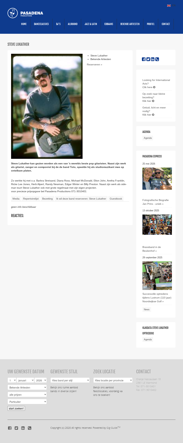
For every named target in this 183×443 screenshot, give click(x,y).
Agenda (148, 138)
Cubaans (108, 24)
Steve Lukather (18, 44)
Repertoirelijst (31, 198)
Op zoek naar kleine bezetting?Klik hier (153, 97)
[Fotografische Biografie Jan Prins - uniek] (157, 178)
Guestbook (116, 198)
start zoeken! (16, 408)
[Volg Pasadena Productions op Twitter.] (148, 59)
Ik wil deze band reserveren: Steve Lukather (81, 198)
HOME (24, 24)
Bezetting (47, 198)
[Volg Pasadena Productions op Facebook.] (144, 59)
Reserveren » (94, 64)
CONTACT (166, 24)
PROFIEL (150, 24)
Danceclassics (41, 24)
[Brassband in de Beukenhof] (157, 224)
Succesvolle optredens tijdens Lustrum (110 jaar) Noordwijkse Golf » (156, 297)
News (147, 309)
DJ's (58, 24)
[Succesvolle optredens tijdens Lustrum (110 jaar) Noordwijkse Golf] (157, 280)
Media (16, 198)
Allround (72, 24)
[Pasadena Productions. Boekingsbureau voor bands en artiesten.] (25, 12)
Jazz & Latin (91, 24)
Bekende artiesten (130, 24)
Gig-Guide (113, 427)
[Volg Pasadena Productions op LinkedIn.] (153, 59)
